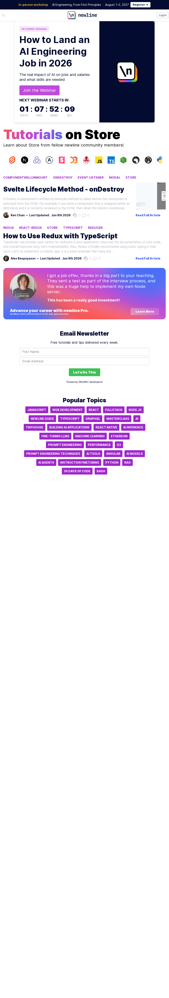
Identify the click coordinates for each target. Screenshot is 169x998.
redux (8, 227)
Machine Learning (90, 436)
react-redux (30, 227)
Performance (99, 445)
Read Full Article (148, 215)
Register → (140, 4)
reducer (95, 227)
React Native (106, 427)
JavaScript (36, 410)
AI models (135, 453)
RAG (127, 462)
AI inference (133, 427)
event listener (91, 177)
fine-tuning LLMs (55, 436)
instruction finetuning (79, 462)
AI (136, 418)
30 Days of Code (77, 471)
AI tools (93, 453)
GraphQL (93, 418)
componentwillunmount (25, 177)
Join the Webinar (39, 90)
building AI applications (69, 427)
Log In (162, 15)
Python (111, 462)
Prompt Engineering (65, 445)
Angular (113, 453)
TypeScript (73, 227)
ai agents (46, 462)
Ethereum (119, 436)
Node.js (135, 410)
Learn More (145, 311)
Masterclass (117, 418)
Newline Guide (42, 418)
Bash (101, 471)
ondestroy (63, 177)
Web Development (67, 410)
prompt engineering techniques (53, 453)
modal (114, 177)
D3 (119, 445)
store (131, 177)
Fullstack (113, 410)
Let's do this (84, 372)
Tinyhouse (34, 427)
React (94, 410)
